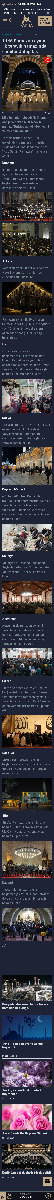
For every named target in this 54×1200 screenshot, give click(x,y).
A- (50, 113)
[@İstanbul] (9, 4)
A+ (46, 113)
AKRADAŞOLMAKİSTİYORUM (45, 20)
